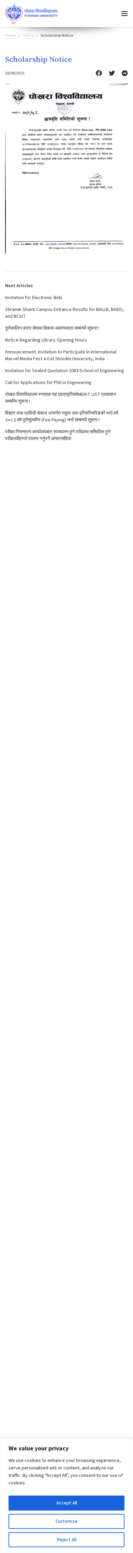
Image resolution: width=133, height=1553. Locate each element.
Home (10, 35)
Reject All (66, 1539)
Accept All (66, 1503)
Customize (66, 1521)
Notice (28, 35)
